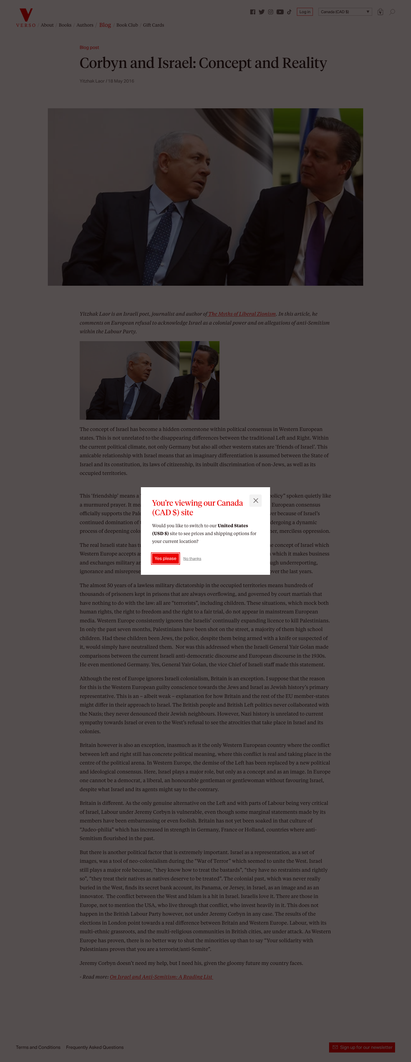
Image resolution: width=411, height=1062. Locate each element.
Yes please (165, 558)
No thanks (192, 558)
